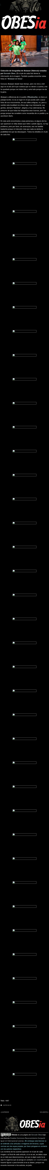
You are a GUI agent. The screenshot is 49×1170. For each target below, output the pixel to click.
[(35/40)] (24, 965)
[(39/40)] (24, 1061)
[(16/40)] (24, 510)
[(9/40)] (24, 342)
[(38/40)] (24, 1037)
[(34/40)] (24, 941)
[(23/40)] (24, 677)
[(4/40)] (24, 222)
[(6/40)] (24, 270)
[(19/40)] (24, 581)
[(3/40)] (24, 198)
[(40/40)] (24, 1085)
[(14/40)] (24, 462)
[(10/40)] (24, 366)
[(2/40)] (24, 174)
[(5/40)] (24, 246)
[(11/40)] (24, 390)
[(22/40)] (24, 653)
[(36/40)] (24, 989)
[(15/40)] (24, 486)
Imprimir (7, 1105)
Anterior (5, 1112)
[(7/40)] (24, 294)
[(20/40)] (24, 605)
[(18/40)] (24, 558)
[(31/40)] (24, 869)
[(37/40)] (24, 1013)
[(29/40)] (24, 821)
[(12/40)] (24, 414)
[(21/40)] (24, 629)
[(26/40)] (24, 749)
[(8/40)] (24, 318)
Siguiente (43, 1112)
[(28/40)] (24, 797)
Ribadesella (32, 97)
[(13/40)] (24, 438)
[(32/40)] (24, 893)
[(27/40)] (24, 773)
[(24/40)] (24, 701)
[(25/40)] (24, 725)
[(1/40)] (24, 150)
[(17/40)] (24, 534)
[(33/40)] (24, 917)
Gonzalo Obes (9, 73)
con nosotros (38, 1159)
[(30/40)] (24, 845)
